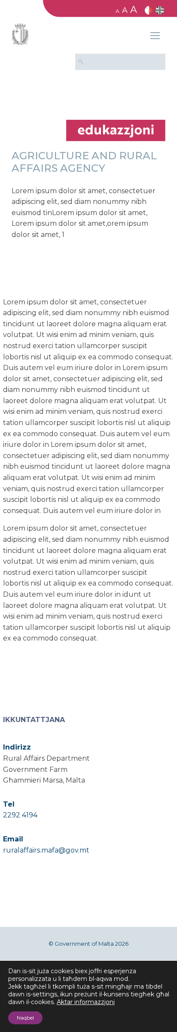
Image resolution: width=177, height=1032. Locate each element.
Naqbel (25, 1017)
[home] (115, 130)
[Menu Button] (155, 37)
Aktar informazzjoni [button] (86, 1002)
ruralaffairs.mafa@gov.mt (46, 850)
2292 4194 (20, 815)
